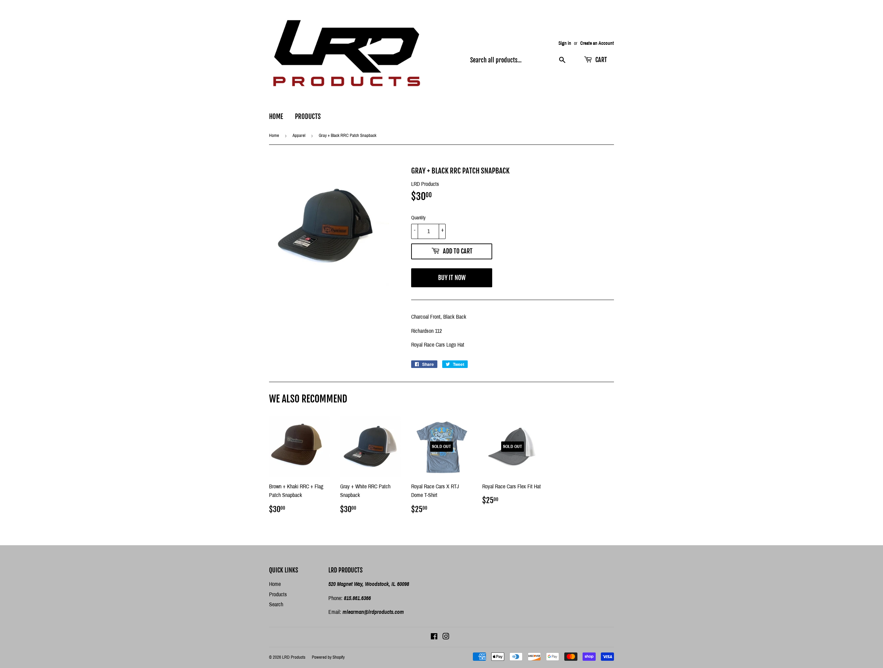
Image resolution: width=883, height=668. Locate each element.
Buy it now (452, 277)
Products (308, 116)
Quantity (418, 217)
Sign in (564, 43)
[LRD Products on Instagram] (446, 637)
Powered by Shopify (328, 657)
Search (276, 604)
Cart (600, 59)
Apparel (298, 135)
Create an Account (597, 43)
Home (276, 116)
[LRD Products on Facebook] (434, 637)
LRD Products (293, 657)
